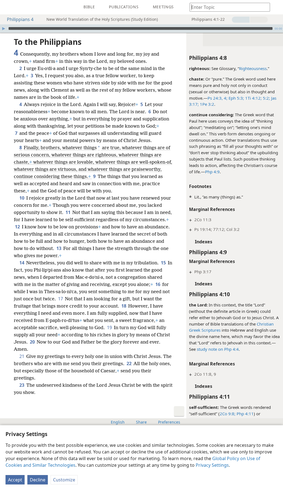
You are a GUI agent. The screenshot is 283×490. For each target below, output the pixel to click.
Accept (15, 480)
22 (129, 363)
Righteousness (253, 68)
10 (22, 198)
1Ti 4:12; (253, 98)
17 (61, 299)
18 (124, 306)
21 (22, 356)
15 (164, 263)
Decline (37, 480)
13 (59, 248)
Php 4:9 (212, 171)
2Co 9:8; (227, 413)
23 (22, 385)
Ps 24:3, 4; (217, 98)
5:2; (266, 98)
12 (18, 227)
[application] (141, 28)
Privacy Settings (212, 465)
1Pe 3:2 (206, 104)
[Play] (3, 28)
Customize (64, 480)
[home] (8, 7)
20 (33, 342)
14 (22, 263)
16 (158, 284)
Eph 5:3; (235, 98)
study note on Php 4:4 (218, 349)
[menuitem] (8, 7)
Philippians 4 (20, 19)
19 (110, 327)
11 (68, 212)
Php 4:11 (244, 413)
